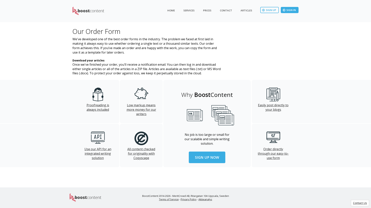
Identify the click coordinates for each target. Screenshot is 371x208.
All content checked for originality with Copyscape (141, 153)
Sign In (291, 10)
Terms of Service (169, 199)
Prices (207, 10)
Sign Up (271, 10)
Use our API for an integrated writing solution (97, 153)
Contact (226, 10)
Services (189, 10)
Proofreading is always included (98, 107)
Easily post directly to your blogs (273, 107)
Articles (246, 10)
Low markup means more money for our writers (141, 109)
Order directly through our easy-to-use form (273, 153)
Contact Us (360, 203)
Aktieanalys (205, 199)
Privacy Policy (189, 199)
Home (171, 10)
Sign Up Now (207, 157)
